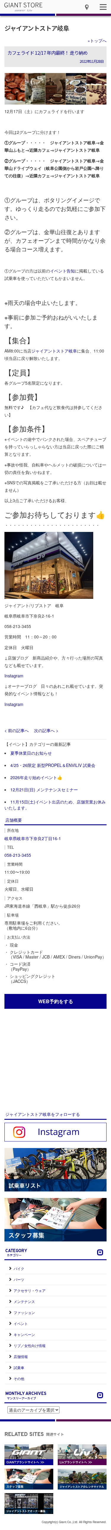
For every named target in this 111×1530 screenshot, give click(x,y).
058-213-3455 (17, 855)
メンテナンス (24, 1301)
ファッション (24, 1312)
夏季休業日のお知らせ (31, 753)
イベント (21, 1323)
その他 (19, 1378)
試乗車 (19, 1367)
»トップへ (97, 40)
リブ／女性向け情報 (30, 1345)
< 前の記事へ (16, 730)
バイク (19, 1268)
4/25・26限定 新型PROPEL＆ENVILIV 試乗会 (52, 765)
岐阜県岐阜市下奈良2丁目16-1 (32, 838)
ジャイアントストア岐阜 (36, 28)
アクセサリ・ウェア (30, 1290)
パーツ (19, 1279)
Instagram (13, 676)
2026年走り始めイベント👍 (36, 777)
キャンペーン (24, 1334)
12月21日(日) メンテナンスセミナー (44, 790)
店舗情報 (21, 1356)
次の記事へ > (46, 730)
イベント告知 (62, 271)
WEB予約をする (55, 1001)
